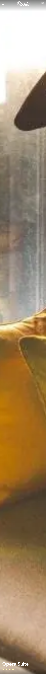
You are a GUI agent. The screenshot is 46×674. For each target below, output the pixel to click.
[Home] (23, 3)
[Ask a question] (43, 3)
